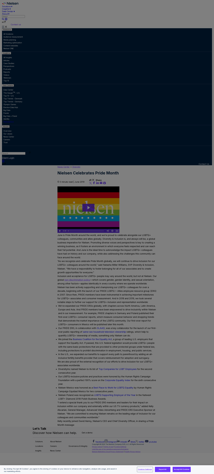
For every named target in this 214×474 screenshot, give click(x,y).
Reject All (162, 469)
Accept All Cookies (181, 469)
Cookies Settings (145, 469)
